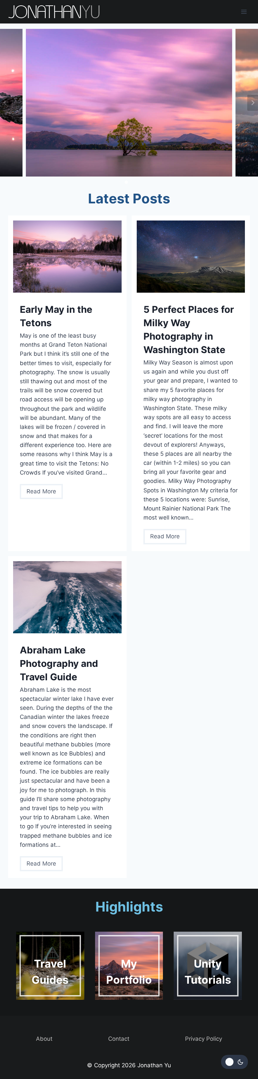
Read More (44, 493)
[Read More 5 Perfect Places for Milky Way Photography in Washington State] (191, 256)
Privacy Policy (203, 1038)
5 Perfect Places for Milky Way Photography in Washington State (188, 329)
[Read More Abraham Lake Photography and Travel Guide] (67, 597)
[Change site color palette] (234, 1062)
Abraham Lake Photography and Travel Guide (59, 663)
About (44, 1038)
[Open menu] (244, 11)
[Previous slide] (5, 103)
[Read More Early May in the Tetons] (67, 256)
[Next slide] (252, 103)
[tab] (121, 182)
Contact (118, 1038)
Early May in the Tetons (56, 316)
